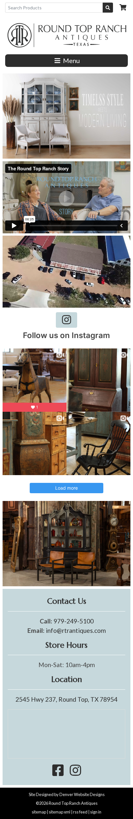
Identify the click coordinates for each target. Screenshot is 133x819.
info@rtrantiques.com (76, 630)
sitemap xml (59, 811)
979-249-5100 (74, 621)
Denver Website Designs (82, 794)
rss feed (80, 811)
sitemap (39, 811)
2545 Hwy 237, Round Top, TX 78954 (66, 699)
